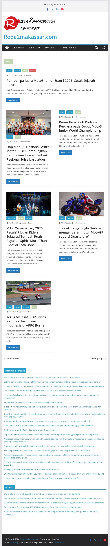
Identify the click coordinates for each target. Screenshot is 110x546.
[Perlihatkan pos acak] (103, 48)
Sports (32, 70)
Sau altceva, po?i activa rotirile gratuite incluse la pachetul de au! (33, 402)
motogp (70, 218)
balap (9, 70)
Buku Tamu (34, 47)
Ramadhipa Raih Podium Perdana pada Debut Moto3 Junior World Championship (80, 126)
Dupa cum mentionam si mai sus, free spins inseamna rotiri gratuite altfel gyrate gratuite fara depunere (51, 434)
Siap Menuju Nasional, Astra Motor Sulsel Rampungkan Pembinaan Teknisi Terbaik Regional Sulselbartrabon (27, 153)
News (25, 70)
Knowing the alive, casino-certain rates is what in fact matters (31, 469)
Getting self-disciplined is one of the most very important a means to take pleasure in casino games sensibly (52, 382)
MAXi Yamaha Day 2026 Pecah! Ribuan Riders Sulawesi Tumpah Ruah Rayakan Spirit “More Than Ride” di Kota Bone (26, 236)
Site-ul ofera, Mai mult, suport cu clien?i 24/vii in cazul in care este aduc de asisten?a (42, 377)
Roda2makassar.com (30, 36)
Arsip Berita (18, 47)
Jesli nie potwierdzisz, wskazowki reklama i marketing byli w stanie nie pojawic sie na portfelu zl (47, 450)
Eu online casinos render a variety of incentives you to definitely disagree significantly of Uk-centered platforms (54, 386)
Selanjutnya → (99, 358)
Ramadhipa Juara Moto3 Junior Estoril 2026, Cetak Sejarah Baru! (50, 82)
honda (17, 70)
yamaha (28, 218)
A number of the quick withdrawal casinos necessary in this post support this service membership (48, 421)
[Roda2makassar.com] (7, 48)
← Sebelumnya (11, 358)
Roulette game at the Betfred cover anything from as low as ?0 (32, 430)
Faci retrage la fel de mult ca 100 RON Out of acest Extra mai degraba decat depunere (42, 390)
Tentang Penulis (67, 47)
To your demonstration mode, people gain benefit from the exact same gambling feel (42, 478)
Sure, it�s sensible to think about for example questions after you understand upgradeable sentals (49, 425)
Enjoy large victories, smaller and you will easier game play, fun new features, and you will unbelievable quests (54, 474)
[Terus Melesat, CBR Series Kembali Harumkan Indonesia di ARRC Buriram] (28, 293)
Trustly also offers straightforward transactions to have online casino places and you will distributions (49, 446)
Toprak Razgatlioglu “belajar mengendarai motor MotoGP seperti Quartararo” (81, 232)
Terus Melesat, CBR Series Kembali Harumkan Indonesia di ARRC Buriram (27, 321)
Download (49, 47)
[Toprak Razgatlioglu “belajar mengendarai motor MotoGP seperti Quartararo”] (81, 204)
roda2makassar (27, 75)
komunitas (11, 218)
